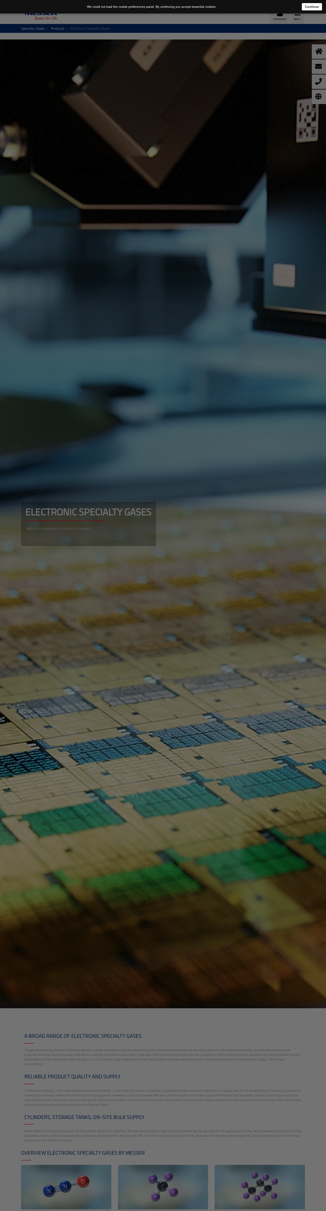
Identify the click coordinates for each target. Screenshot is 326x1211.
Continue (312, 6)
